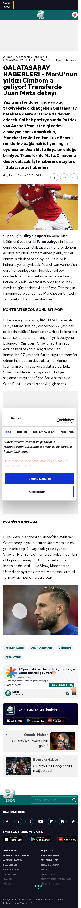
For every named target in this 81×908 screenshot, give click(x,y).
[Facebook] (7, 821)
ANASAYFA (10, 850)
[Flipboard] (52, 821)
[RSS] (74, 821)
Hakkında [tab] (67, 431)
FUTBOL (45, 869)
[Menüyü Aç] (5, 15)
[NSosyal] (63, 821)
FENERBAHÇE (49, 860)
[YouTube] (40, 821)
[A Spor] (40, 14)
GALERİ (8, 879)
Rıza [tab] (8, 431)
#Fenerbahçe (14, 648)
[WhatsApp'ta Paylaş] (64, 177)
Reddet (16, 418)
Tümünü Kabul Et (39, 478)
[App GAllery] (56, 720)
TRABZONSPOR (50, 864)
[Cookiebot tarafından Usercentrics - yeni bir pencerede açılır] (56, 421)
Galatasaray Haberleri (30, 56)
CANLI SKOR (11, 869)
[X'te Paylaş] (54, 177)
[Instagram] (29, 821)
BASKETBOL (48, 874)
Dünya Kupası (34, 236)
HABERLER (10, 864)
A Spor (7, 56)
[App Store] (14, 720)
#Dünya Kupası (41, 648)
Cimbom (27, 343)
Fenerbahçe (47, 241)
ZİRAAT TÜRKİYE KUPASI (56, 879)
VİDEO (7, 883)
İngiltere (47, 320)
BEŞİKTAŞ (46, 850)
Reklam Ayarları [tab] (44, 431)
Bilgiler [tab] (22, 431)
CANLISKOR (7, 4)
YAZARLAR (10, 874)
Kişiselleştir (37, 491)
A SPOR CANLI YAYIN (16, 855)
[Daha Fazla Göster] (74, 177)
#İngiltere (13, 657)
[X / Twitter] (18, 821)
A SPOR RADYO (12, 860)
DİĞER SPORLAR (50, 883)
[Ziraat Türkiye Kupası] (75, 15)
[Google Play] (35, 720)
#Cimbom (64, 648)
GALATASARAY (49, 855)
